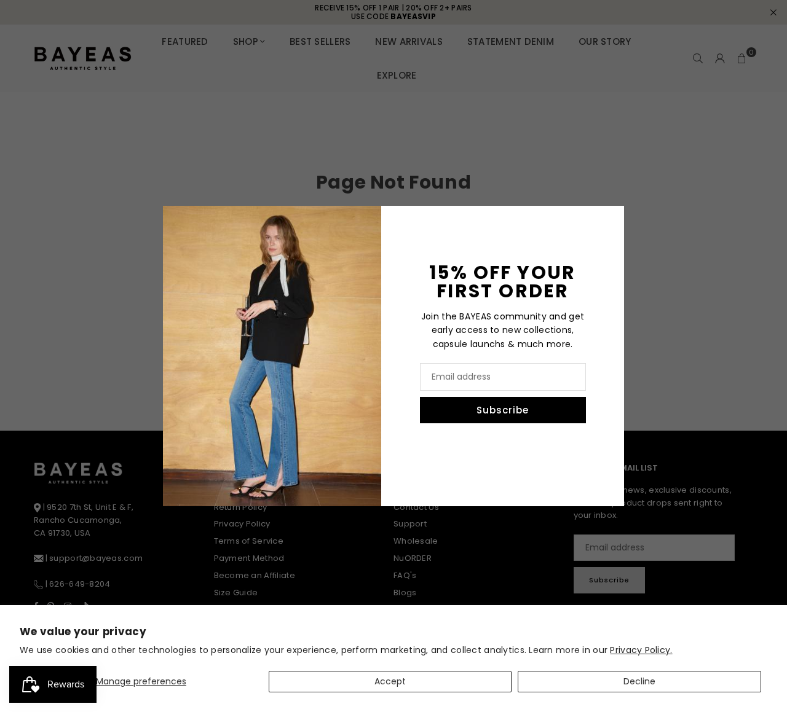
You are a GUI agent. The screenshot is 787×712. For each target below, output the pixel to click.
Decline (639, 681)
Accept (390, 681)
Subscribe (503, 410)
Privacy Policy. (641, 650)
